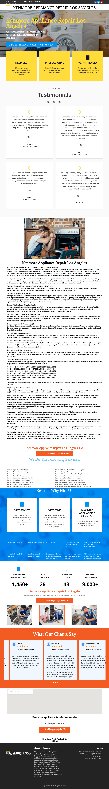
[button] (51, 682)
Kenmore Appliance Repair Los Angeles (54, 8)
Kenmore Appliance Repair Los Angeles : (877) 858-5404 (18, 753)
